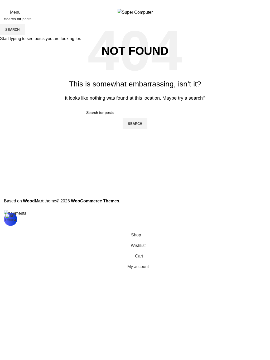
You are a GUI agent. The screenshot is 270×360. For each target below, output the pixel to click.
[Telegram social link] (147, 3)
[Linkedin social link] (141, 3)
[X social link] (129, 3)
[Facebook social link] (122, 3)
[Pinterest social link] (135, 3)
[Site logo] (135, 12)
